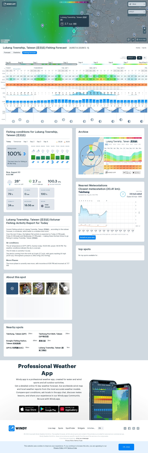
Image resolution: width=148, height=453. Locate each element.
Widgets (81, 428)
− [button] (144, 31)
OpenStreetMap (135, 42)
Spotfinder (70, 428)
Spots (144, 48)
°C (4, 85)
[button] (88, 48)
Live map (51, 428)
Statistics (16, 52)
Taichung (83, 192)
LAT (4, 113)
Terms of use (78, 440)
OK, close (126, 447)
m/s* (3, 79)
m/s (4, 76)
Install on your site (87, 237)
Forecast (7, 52)
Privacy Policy (69, 440)
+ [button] (144, 28)
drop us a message (82, 438)
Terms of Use (72, 448)
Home (138, 48)
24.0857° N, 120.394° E (77, 48)
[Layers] (128, 39)
